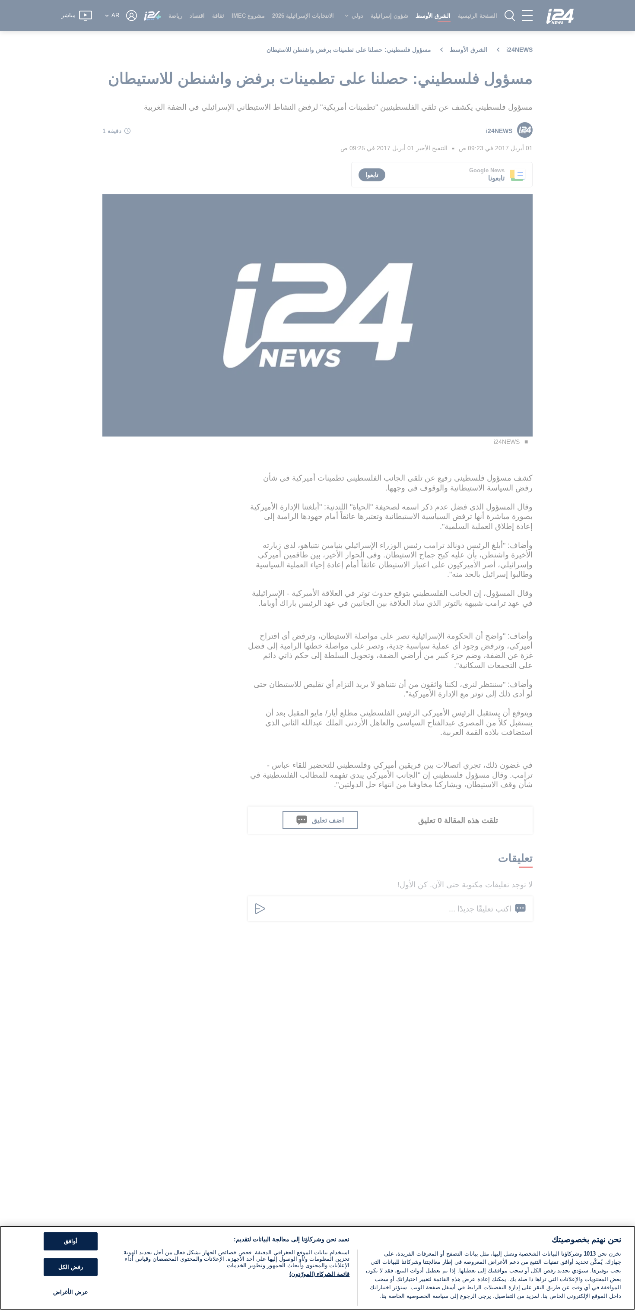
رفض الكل (70, 1267)
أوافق (70, 1241)
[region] (317, 1268)
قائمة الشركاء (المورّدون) (319, 1274)
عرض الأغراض (70, 1292)
